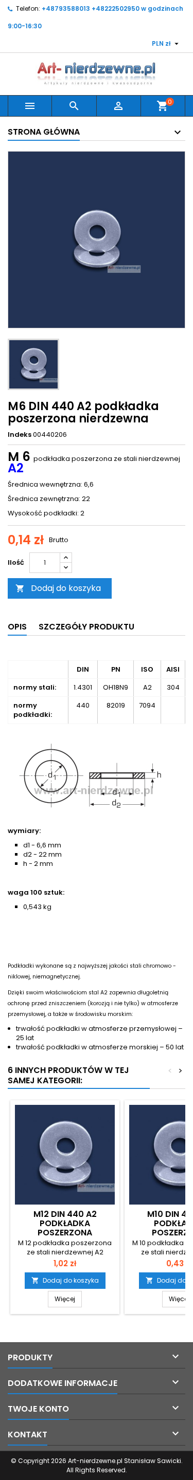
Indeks (19, 434)
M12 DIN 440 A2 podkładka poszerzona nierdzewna (65, 1228)
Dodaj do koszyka (58, 588)
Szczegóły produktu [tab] (86, 627)
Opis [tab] (17, 627)
